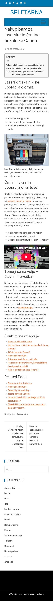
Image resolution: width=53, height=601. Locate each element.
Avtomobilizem (11, 488)
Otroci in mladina (12, 514)
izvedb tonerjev (25, 307)
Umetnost (9, 546)
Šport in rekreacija (13, 535)
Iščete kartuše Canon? (19, 352)
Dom (6, 498)
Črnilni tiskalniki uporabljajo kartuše (24, 68)
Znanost (8, 562)
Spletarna (26, 12)
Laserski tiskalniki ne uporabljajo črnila (26, 65)
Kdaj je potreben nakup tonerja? (23, 369)
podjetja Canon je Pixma (19, 201)
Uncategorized (11, 551)
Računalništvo (22, 414)
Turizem (8, 540)
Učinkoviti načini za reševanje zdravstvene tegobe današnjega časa (15, 437)
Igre (6, 504)
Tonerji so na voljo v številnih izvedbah (26, 71)
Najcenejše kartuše (17, 355)
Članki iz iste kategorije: (25, 75)
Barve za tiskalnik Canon (20, 341)
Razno (7, 530)
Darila (7, 493)
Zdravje (8, 556)
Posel (7, 519)
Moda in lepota (11, 509)
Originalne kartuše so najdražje (23, 359)
